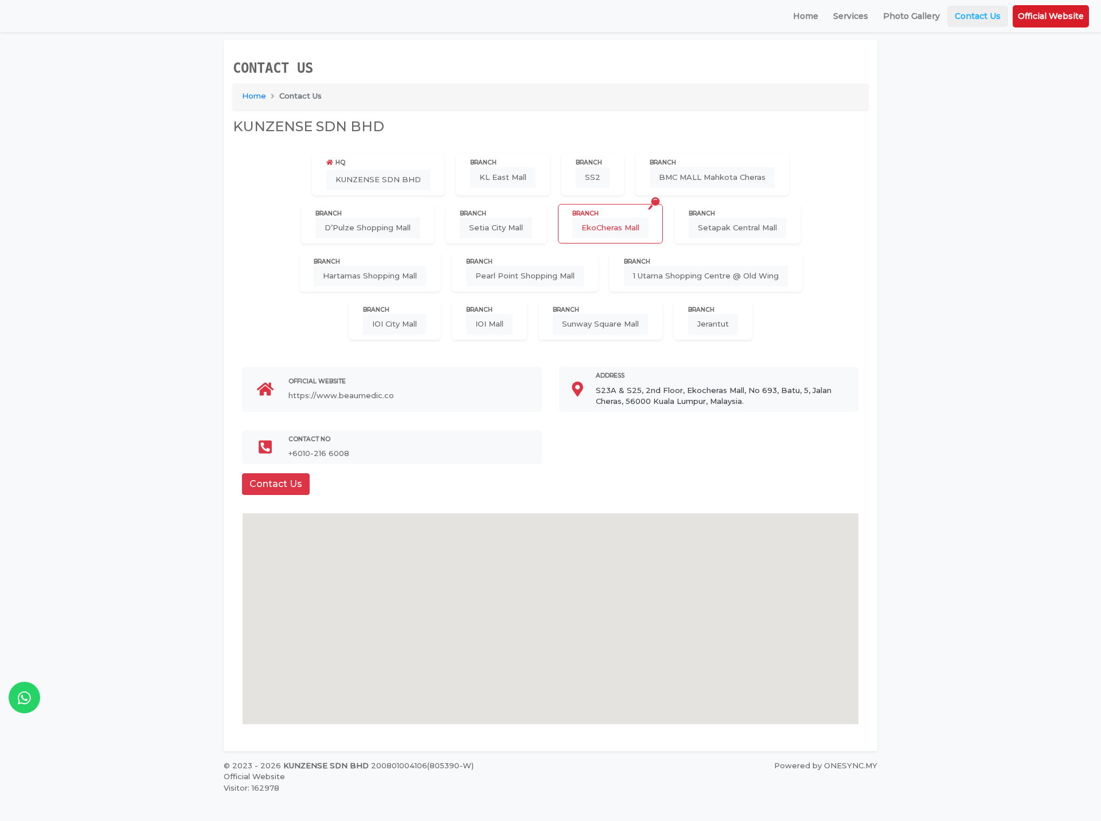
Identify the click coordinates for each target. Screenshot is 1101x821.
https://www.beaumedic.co (341, 395)
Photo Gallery (911, 16)
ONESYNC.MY (850, 765)
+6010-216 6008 (318, 453)
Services (850, 16)
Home (805, 16)
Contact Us (978, 16)
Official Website (1051, 16)
